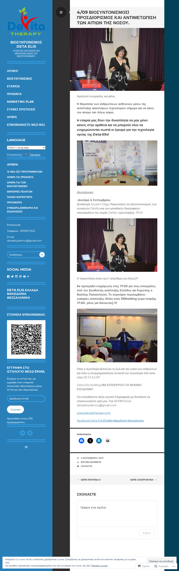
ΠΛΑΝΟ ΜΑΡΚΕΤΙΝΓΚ (19, 197)
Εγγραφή (15, 409)
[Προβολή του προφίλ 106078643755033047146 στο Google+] (28, 276)
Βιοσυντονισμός (19, 78)
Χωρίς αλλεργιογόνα (141, 479)
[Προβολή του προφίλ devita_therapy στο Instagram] (16, 276)
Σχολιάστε (86, 466)
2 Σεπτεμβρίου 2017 (92, 458)
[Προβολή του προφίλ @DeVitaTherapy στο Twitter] (12, 276)
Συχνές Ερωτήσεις (21, 109)
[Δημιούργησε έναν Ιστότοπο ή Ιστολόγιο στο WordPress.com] (26, 447)
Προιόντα (14, 94)
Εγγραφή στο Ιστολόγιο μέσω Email (26, 369)
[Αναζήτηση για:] (26, 254)
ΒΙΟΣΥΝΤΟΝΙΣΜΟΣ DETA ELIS (26, 44)
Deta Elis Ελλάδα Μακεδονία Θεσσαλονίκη (22, 294)
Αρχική (12, 71)
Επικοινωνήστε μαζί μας (26, 124)
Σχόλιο (147, 532)
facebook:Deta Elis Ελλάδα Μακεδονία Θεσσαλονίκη (110, 420)
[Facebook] (30, 433)
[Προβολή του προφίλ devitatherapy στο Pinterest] (20, 276)
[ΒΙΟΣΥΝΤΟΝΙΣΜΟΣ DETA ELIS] (26, 22)
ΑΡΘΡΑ (12, 117)
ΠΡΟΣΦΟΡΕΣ (14, 202)
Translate (35, 154)
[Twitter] (22, 433)
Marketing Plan (20, 101)
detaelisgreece (91, 462)
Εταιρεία (13, 86)
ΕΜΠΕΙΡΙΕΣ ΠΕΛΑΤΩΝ (19, 191)
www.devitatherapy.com (94, 413)
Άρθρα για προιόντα (20, 177)
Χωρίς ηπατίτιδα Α (91, 479)
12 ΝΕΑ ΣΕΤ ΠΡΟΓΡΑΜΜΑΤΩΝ (24, 171)
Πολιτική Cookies (99, 565)
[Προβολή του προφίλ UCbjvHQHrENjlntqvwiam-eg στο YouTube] (24, 276)
